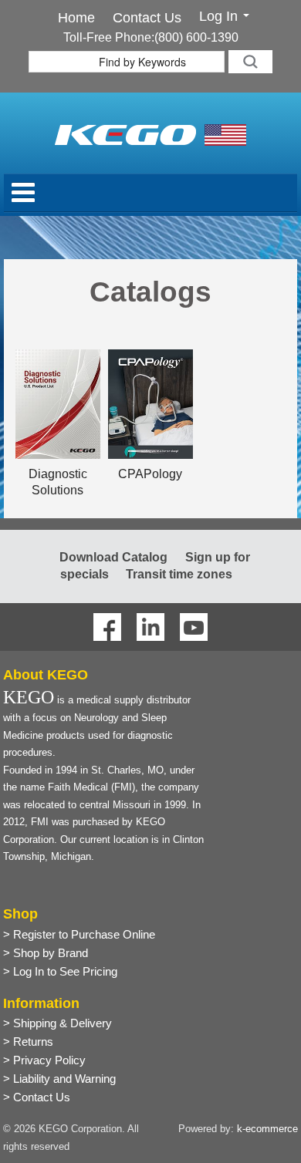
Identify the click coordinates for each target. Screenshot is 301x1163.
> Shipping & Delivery (57, 1023)
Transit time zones (179, 574)
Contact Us (147, 17)
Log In (220, 17)
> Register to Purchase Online (79, 934)
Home (76, 17)
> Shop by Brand (45, 952)
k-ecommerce (267, 1128)
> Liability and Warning (59, 1078)
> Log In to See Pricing (60, 971)
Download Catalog (113, 557)
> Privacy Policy (44, 1060)
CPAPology (150, 473)
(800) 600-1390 (196, 37)
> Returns (28, 1041)
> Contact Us (36, 1097)
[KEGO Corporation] (150, 133)
